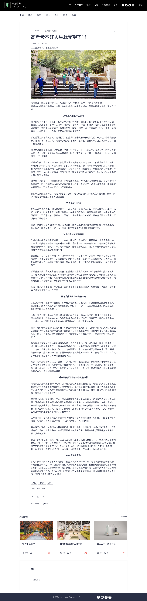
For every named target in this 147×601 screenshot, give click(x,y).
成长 (34, 483)
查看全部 (124, 516)
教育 (74, 15)
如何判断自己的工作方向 (71, 543)
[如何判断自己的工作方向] (73, 530)
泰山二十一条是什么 (106, 543)
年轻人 (42, 483)
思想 (56, 15)
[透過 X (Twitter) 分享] (38, 496)
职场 (65, 15)
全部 (22, 15)
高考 (50, 483)
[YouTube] (126, 5)
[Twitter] (129, 5)
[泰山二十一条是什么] (110, 530)
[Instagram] (133, 5)
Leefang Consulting (19, 6)
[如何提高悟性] (36, 530)
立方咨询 (16, 3)
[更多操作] (114, 30)
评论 (48, 15)
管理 (39, 15)
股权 (30, 15)
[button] (124, 15)
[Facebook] (123, 5)
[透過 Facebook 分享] (32, 496)
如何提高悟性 (28, 543)
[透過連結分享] (43, 496)
